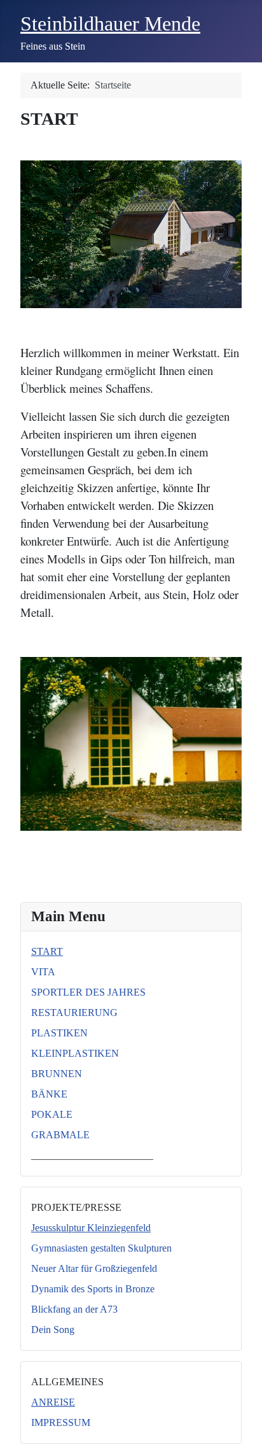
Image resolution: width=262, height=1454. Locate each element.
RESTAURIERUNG (74, 1012)
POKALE (51, 1114)
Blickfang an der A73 (74, 1309)
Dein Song (52, 1329)
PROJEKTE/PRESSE (76, 1207)
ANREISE (53, 1402)
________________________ (92, 1155)
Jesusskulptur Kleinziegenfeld (91, 1227)
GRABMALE (60, 1134)
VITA (43, 971)
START (47, 951)
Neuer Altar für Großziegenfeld (94, 1268)
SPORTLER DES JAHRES (88, 992)
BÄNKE (49, 1094)
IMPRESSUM (60, 1422)
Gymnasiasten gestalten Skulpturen (101, 1248)
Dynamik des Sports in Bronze (93, 1288)
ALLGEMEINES (67, 1381)
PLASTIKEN (59, 1032)
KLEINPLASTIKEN (75, 1053)
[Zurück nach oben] (240, 1430)
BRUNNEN (56, 1073)
